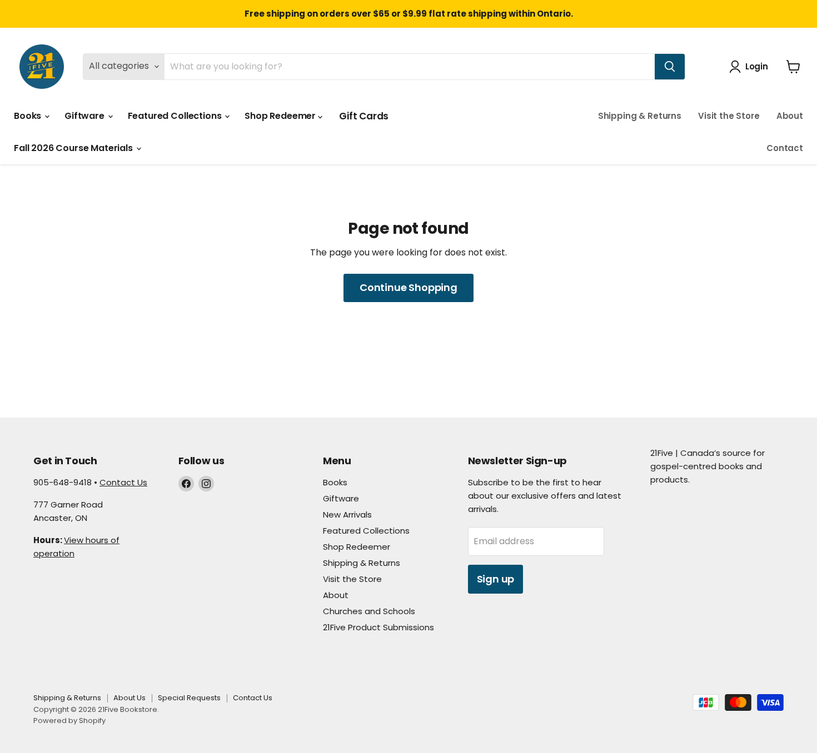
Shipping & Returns (639, 116)
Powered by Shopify (69, 720)
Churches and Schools (369, 611)
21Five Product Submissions (378, 627)
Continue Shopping (408, 287)
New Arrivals (347, 514)
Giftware (85, 115)
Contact (784, 148)
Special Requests (189, 697)
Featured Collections (176, 115)
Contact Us (123, 482)
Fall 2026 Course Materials (74, 148)
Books (28, 115)
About (789, 116)
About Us (129, 697)
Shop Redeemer (281, 115)
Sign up (496, 579)
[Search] (670, 66)
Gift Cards (363, 116)
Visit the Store (729, 116)
